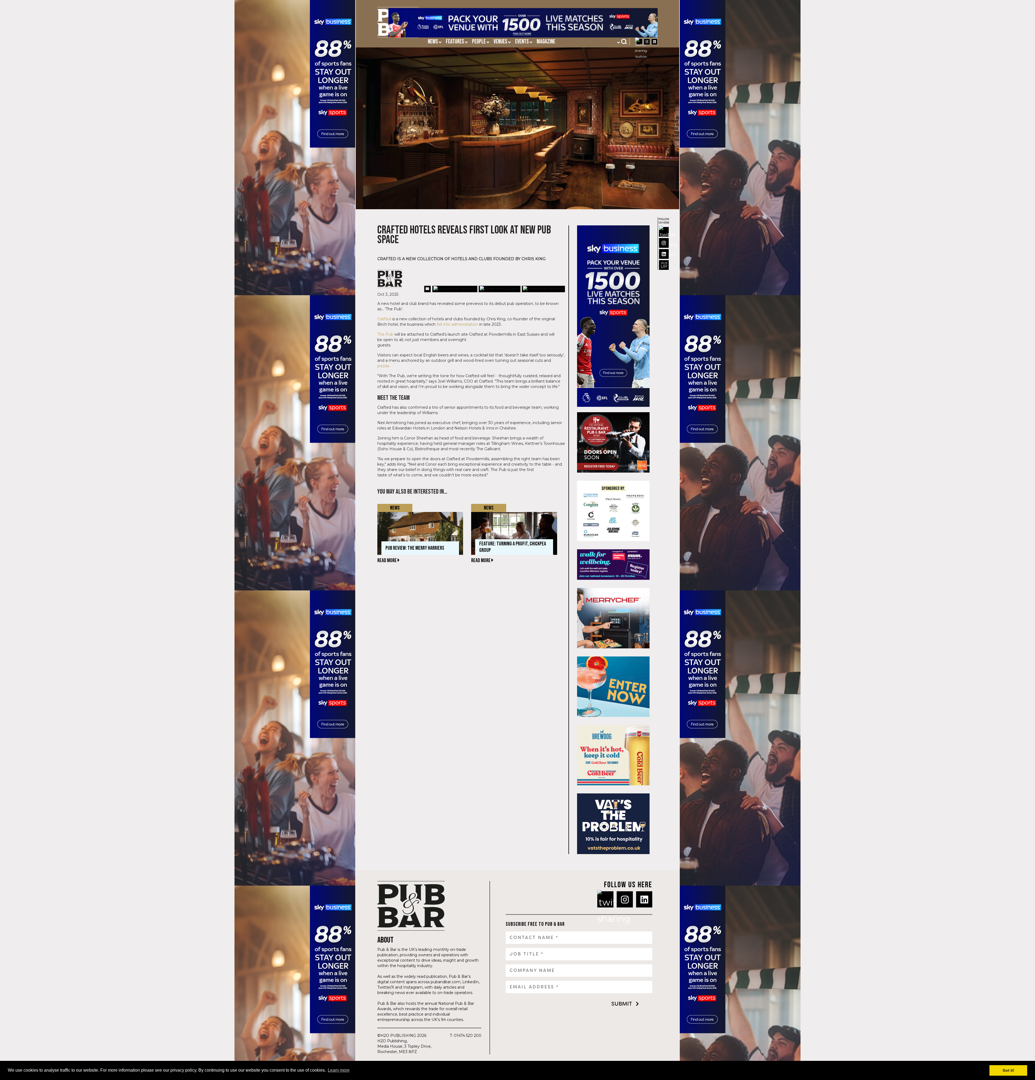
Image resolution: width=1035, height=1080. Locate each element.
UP (664, 265)
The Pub (385, 334)
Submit (621, 1003)
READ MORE (387, 560)
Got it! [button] (1008, 1070)
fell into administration (457, 324)
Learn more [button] (339, 1070)
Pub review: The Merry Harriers (414, 548)
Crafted (384, 319)
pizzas (383, 365)
